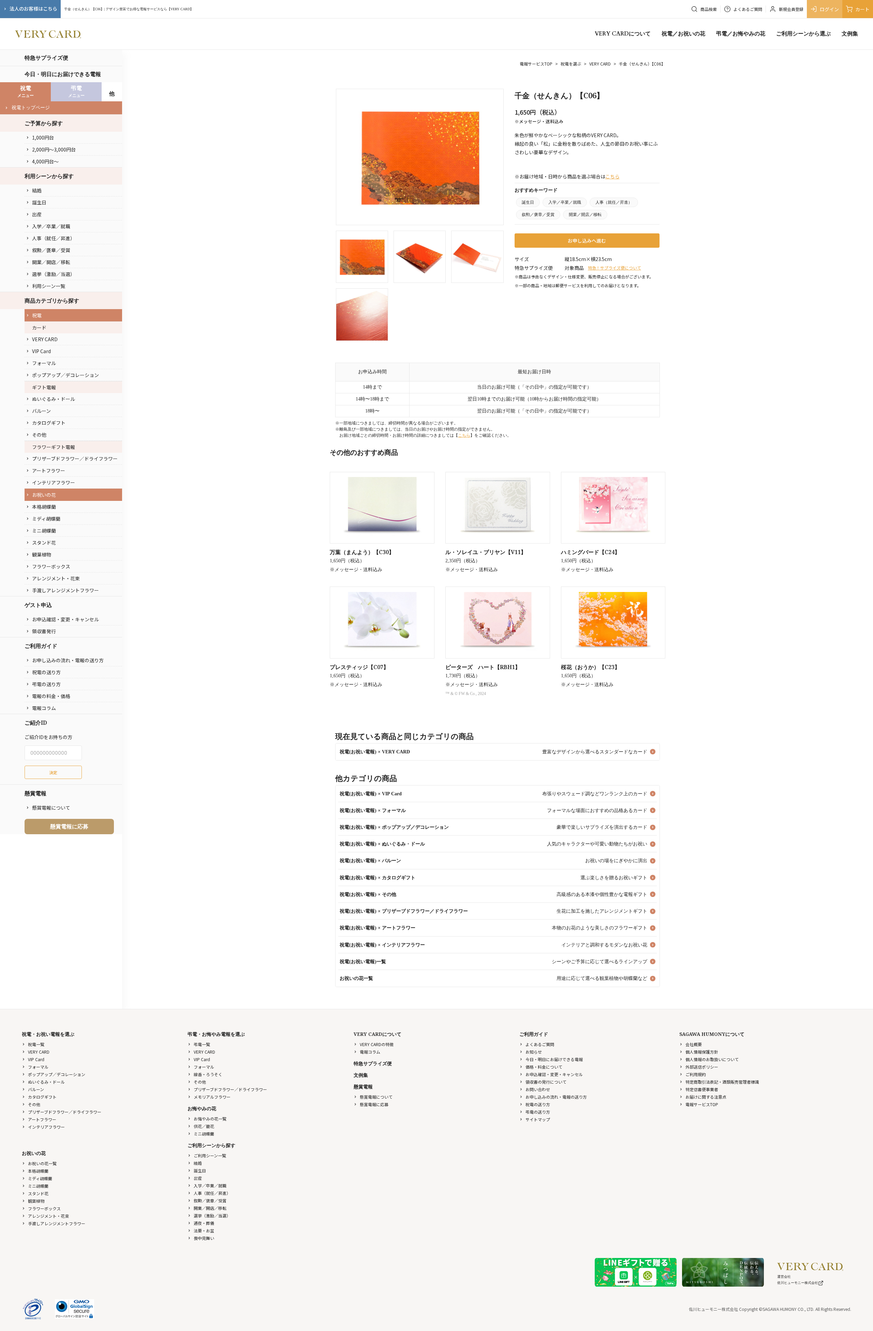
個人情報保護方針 (701, 1052)
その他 (39, 434)
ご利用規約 (695, 1074)
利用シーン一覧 (48, 286)
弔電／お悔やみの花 (740, 34)
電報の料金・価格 (51, 696)
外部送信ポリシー (701, 1067)
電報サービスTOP (536, 64)
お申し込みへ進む (587, 240)
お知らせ (534, 1052)
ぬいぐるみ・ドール (53, 398)
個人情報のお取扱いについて (712, 1059)
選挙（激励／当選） (53, 274)
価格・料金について (544, 1067)
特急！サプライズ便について (614, 268)
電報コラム (44, 708)
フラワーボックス (51, 566)
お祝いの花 (44, 494)
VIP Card (41, 351)
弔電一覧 (202, 1044)
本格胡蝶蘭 (44, 506)
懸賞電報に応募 (69, 826)
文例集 (850, 34)
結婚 (37, 190)
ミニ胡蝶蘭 (44, 530)
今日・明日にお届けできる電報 (63, 74)
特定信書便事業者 (701, 1089)
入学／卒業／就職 (51, 226)
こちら (612, 176)
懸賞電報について (51, 807)
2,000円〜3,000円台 (54, 149)
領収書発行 (44, 631)
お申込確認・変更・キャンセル (65, 619)
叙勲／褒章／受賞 (51, 250)
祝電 (37, 315)
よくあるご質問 (540, 1044)
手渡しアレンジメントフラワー (65, 590)
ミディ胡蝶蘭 (46, 518)
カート (862, 9)
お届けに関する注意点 (705, 1097)
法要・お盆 (204, 1230)
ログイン (829, 9)
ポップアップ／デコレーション (65, 375)
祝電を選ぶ (571, 64)
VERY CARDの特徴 (377, 1044)
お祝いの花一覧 (42, 1163)
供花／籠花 (204, 1126)
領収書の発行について (546, 1082)
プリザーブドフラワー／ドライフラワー (75, 458)
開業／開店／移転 (51, 262)
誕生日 (39, 202)
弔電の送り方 (46, 684)
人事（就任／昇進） (53, 238)
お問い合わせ (538, 1089)
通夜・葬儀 (204, 1223)
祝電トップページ (31, 107)
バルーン (41, 410)
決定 (53, 772)
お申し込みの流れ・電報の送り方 (68, 660)
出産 (37, 214)
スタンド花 (44, 542)
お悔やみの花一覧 (210, 1119)
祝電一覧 (36, 1044)
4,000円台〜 (45, 161)
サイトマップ (538, 1119)
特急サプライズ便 (46, 57)
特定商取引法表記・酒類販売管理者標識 (722, 1082)
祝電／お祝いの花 (683, 34)
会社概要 (693, 1044)
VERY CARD (45, 339)
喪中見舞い (204, 1238)
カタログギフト (48, 422)
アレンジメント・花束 (56, 578)
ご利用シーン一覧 (210, 1155)
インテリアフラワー (53, 482)
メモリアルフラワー (212, 1097)
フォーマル (44, 363)
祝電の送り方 (46, 672)
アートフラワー (48, 470)
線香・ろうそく (208, 1074)
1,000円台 (43, 137)
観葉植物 (41, 554)
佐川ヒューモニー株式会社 (797, 1283)
